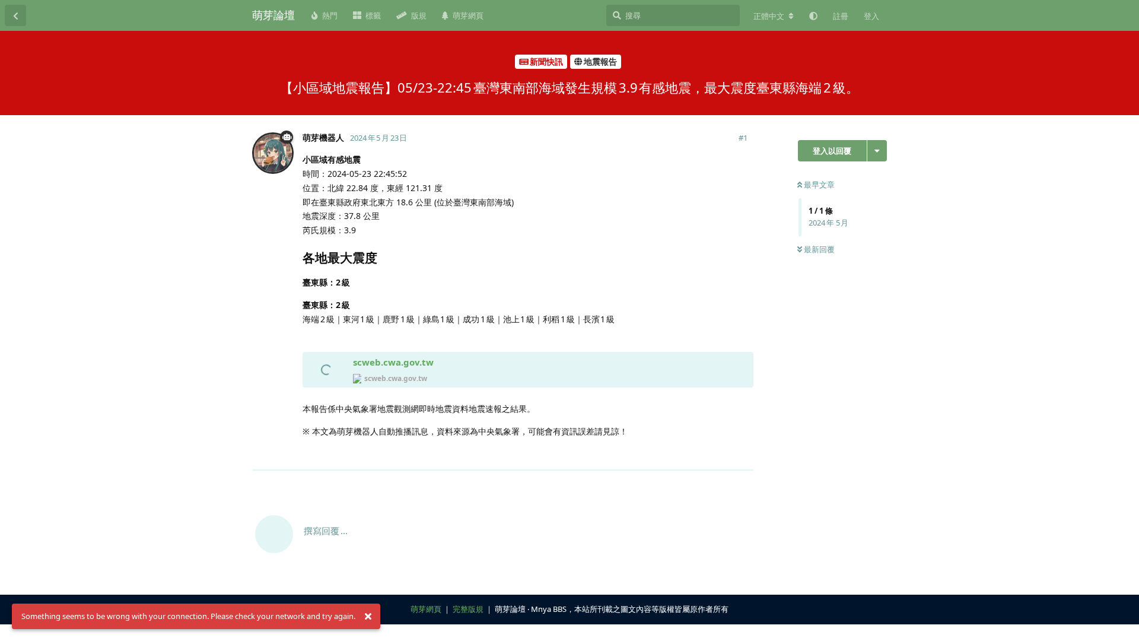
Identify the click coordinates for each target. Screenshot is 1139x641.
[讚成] (693, 455)
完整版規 (468, 609)
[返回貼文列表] (15, 15)
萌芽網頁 (426, 609)
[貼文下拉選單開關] (742, 454)
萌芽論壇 (273, 15)
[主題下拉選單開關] (877, 150)
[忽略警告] (367, 616)
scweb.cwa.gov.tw (393, 362)
